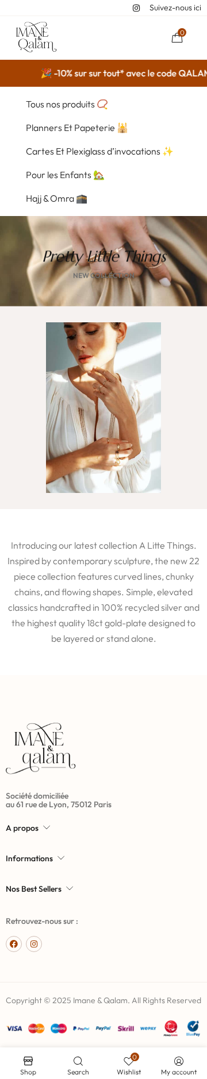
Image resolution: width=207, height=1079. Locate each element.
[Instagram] (34, 944)
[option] (103, 362)
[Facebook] (14, 944)
